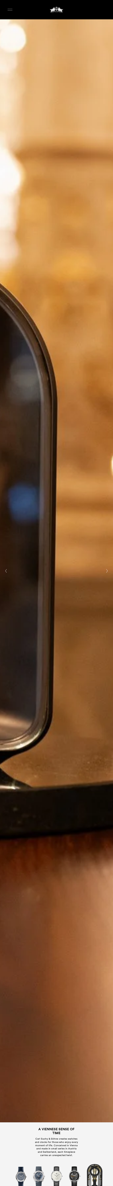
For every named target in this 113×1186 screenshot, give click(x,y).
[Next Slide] (107, 571)
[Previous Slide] (6, 571)
